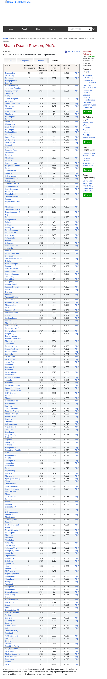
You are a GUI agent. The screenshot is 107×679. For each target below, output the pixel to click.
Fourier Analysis (11, 349)
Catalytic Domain (12, 184)
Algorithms (9, 579)
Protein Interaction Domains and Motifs (12, 491)
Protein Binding (11, 346)
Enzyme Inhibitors (12, 166)
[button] (93, 29)
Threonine (9, 422)
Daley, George (88, 181)
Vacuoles (9, 502)
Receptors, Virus (12, 551)
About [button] (24, 29)
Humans (8, 473)
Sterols (8, 251)
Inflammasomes (11, 313)
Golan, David (88, 191)
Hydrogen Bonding (12, 479)
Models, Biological (12, 654)
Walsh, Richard (86, 126)
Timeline (40, 61)
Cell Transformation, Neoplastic (11, 630)
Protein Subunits (12, 352)
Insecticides (10, 359)
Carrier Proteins (11, 409)
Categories (24, 61)
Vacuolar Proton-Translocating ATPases (12, 93)
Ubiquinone (9, 558)
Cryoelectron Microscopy (88, 76)
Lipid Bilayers (10, 148)
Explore (87, 112)
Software (8, 225)
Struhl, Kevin (88, 165)
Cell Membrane (11, 424)
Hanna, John (88, 123)
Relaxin (8, 222)
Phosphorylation (11, 447)
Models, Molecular (12, 104)
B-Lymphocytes (11, 649)
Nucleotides (10, 576)
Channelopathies (12, 186)
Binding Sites (10, 227)
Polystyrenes (10, 176)
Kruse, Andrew (89, 138)
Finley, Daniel (88, 155)
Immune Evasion (12, 287)
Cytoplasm (9, 235)
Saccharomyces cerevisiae (89, 106)
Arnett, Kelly (88, 186)
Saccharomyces (11, 600)
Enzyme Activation (12, 385)
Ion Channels (10, 271)
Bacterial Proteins (12, 411)
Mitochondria (10, 651)
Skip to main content (11, 3)
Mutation (8, 398)
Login (5, 38)
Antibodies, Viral (11, 636)
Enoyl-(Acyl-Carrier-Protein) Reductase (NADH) (12, 336)
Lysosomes (9, 602)
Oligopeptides (10, 331)
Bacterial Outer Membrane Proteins (11, 152)
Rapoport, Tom (89, 153)
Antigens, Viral (11, 548)
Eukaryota (9, 243)
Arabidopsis (10, 129)
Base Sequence (11, 657)
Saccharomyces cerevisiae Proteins (89, 89)
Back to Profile (74, 51)
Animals (8, 380)
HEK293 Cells (10, 300)
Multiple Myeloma (12, 414)
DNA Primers (10, 626)
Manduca (9, 114)
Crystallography (11, 486)
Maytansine (9, 476)
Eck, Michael (88, 135)
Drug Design (10, 127)
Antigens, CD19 (11, 302)
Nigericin (8, 440)
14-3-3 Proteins (11, 140)
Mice (7, 664)
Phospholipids (10, 587)
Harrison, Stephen (86, 159)
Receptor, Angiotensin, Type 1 (12, 201)
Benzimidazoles (11, 401)
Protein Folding (11, 163)
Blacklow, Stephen (87, 131)
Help (38, 29)
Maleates (9, 173)
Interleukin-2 (10, 310)
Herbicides (9, 279)
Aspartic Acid (10, 427)
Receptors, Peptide (13, 450)
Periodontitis (10, 589)
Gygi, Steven (88, 163)
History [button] (52, 29)
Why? (77, 73)
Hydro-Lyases (10, 111)
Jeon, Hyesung (89, 183)
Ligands (8, 315)
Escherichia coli (11, 318)
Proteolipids (10, 533)
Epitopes (8, 618)
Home (10, 29)
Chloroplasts (10, 460)
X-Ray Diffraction (12, 530)
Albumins (9, 383)
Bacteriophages (11, 264)
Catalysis (9, 354)
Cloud (10, 61)
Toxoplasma (10, 357)
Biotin (7, 605)
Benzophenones (11, 592)
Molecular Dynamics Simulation (9, 537)
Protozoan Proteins (13, 377)
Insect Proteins (11, 137)
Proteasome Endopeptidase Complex (11, 80)
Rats (7, 453)
